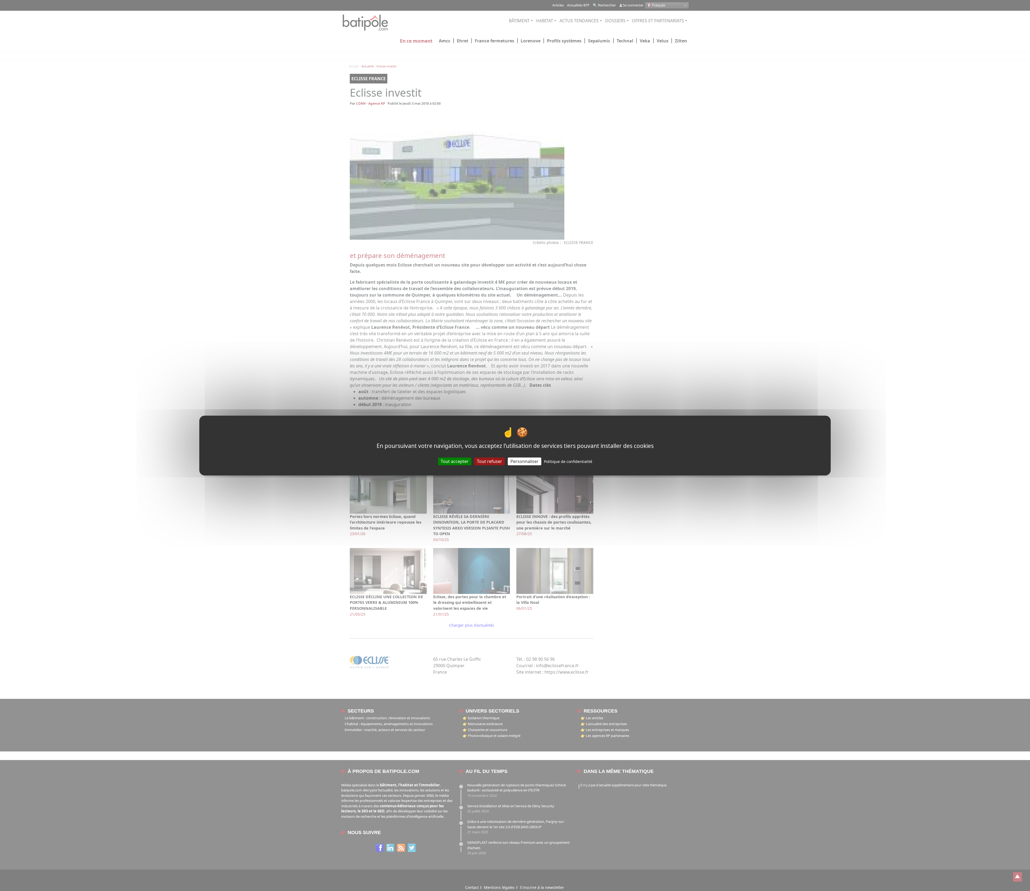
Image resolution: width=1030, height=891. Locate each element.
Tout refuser (489, 461)
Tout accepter (455, 461)
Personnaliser (524, 461)
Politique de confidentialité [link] (568, 461)
